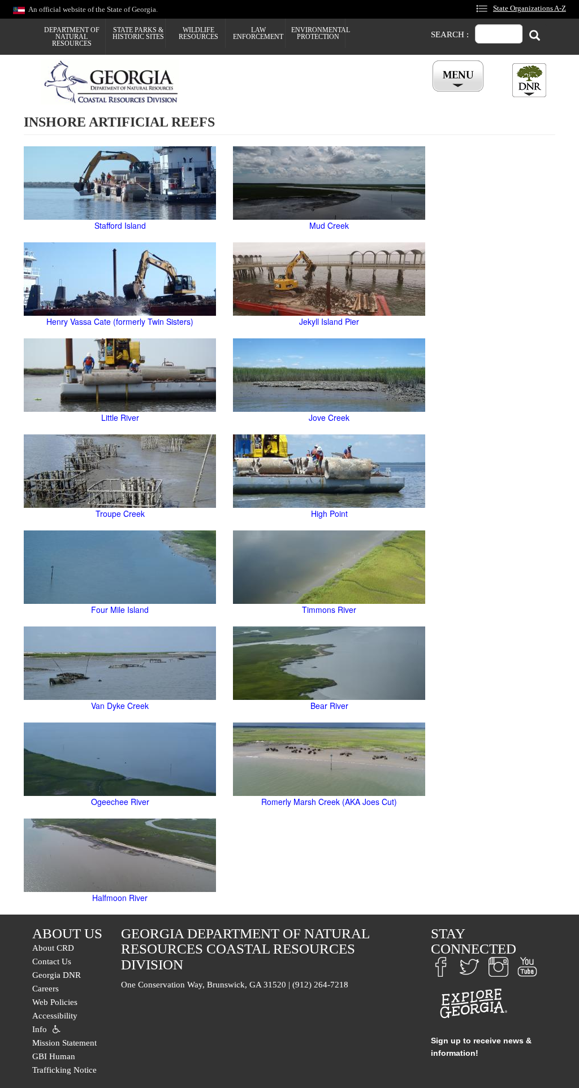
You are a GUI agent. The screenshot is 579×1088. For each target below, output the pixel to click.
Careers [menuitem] (45, 988)
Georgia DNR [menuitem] (56, 975)
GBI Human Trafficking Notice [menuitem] (64, 1063)
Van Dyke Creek (120, 705)
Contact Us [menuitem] (51, 961)
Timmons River (329, 609)
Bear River (329, 705)
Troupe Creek (120, 513)
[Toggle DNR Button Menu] (529, 80)
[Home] (114, 82)
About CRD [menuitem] (53, 947)
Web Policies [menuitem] (54, 1002)
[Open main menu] (460, 76)
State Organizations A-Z (529, 8)
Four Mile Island (120, 609)
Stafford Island (120, 225)
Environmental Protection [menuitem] (318, 33)
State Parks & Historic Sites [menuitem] (138, 33)
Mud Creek (329, 225)
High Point (329, 513)
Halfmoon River (120, 897)
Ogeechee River (120, 801)
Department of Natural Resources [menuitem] (72, 36)
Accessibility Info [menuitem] (54, 1022)
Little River (120, 417)
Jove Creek (329, 417)
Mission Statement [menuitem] (64, 1042)
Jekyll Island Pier (329, 321)
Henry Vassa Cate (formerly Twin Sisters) (119, 321)
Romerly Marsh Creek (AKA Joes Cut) (329, 801)
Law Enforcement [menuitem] (258, 33)
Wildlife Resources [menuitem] (198, 33)
